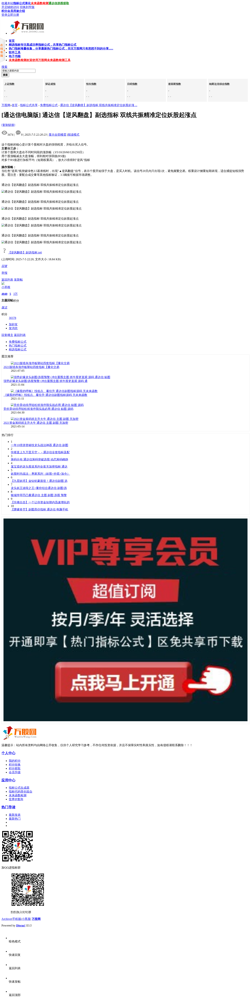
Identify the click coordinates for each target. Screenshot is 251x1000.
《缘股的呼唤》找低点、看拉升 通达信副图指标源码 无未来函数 (45, 394)
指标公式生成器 (19, 787)
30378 (12, 317)
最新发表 (15, 814)
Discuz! (20, 925)
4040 (4, 293)
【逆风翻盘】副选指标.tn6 (25, 252)
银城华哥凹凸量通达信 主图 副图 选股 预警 (39, 495)
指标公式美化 (22, 3)
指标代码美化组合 (20, 791)
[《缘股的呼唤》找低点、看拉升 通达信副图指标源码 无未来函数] (54, 391)
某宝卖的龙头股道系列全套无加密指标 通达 (39, 466)
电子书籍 (15, 56)
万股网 (5, 105)
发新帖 (18, 279)
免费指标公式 (49, 105)
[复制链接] (8, 124)
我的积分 (15, 760)
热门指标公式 (17, 345)
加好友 (13, 324)
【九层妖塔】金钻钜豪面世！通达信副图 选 (39, 480)
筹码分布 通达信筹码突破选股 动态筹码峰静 (39, 459)
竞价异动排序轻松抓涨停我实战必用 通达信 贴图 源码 (38, 408)
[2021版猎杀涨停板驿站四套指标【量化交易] (40, 363)
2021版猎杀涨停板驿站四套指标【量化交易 (31, 367)
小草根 (5, 287)
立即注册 (13, 14)
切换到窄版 (27, 7)
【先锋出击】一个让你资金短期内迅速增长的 (40, 502)
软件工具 (15, 52)
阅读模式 (73, 134)
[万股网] (26, 32)
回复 (4, 266)
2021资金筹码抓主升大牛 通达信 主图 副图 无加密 (35, 422)
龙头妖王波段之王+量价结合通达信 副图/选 (39, 488)
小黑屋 (26, 918)
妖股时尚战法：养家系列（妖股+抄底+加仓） (40, 473)
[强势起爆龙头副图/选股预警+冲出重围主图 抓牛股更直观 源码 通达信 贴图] (60, 377)
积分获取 (15, 768)
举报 (4, 272)
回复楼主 (7, 335)
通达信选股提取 (59, 3)
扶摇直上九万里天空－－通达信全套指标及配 (40, 452)
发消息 (13, 328)
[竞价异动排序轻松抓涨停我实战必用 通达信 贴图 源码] (47, 405)
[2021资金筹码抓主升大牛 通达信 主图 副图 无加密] (44, 418)
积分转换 (15, 764)
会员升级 (15, 772)
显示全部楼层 (57, 134)
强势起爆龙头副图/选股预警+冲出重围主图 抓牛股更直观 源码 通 (45, 381)
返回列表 (7, 279)
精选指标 (42, 44)
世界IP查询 (16, 799)
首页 (12, 40)
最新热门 (15, 818)
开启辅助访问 (10, 7)
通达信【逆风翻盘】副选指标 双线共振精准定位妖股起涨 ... (98, 105)
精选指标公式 (17, 349)
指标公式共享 (29, 105)
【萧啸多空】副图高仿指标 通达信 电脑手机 (39, 509)
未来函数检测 (40, 3)
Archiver (6, 918)
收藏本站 (7, 3)
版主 (4, 307)
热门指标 (61, 48)
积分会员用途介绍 (13, 10)
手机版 (16, 918)
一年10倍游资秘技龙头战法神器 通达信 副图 (39, 445)
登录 (4, 14)
